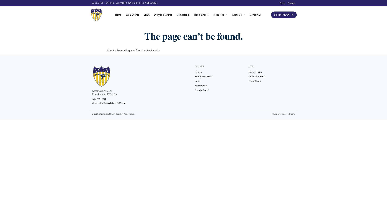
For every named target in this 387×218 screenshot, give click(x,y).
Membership (183, 14)
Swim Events (132, 14)
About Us (237, 14)
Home (118, 14)
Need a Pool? (201, 14)
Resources (218, 14)
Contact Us (256, 14)
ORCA (147, 14)
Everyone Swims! (163, 14)
